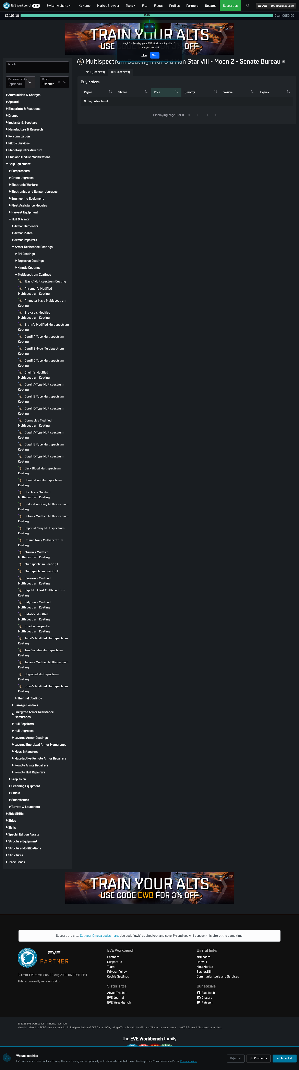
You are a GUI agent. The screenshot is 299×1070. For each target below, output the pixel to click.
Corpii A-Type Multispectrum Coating (40, 435)
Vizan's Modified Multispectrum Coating (43, 689)
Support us (114, 962)
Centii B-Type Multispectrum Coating (41, 351)
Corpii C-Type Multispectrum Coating (40, 459)
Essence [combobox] (48, 84)
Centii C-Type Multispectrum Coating (41, 363)
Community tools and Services (218, 976)
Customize (260, 1058)
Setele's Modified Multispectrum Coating (34, 617)
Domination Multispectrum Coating (40, 483)
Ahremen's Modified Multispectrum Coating (35, 291)
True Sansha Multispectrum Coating (40, 653)
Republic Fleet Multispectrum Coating (41, 593)
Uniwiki (202, 962)
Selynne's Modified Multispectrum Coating (34, 605)
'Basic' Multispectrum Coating (45, 281)
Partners (113, 957)
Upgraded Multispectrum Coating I (38, 677)
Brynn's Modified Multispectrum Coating (43, 327)
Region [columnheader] (88, 92)
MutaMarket (205, 966)
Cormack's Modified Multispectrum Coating (34, 423)
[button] (21, 5)
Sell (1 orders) (95, 72)
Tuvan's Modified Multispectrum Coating (43, 665)
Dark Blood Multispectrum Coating (39, 471)
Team (111, 966)
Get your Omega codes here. (99, 935)
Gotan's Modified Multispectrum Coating (43, 519)
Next (155, 55)
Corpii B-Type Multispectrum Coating (41, 447)
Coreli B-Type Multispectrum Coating (41, 399)
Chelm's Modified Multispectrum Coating (34, 375)
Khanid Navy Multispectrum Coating (40, 543)
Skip (144, 55)
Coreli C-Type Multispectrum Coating (40, 411)
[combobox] (15, 82)
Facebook (208, 992)
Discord (206, 997)
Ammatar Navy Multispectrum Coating (42, 303)
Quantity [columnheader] (190, 92)
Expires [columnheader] (264, 92)
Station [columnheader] (122, 92)
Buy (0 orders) (120, 72)
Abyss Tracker (117, 992)
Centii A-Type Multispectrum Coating (41, 339)
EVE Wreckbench (119, 1002)
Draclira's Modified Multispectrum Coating (34, 495)
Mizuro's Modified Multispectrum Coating (34, 555)
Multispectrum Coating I (41, 564)
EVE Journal (115, 997)
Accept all (286, 1058)
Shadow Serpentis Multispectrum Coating (34, 629)
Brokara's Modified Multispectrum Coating (34, 315)
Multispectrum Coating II (41, 571)
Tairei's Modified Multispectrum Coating (43, 641)
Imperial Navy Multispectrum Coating (41, 531)
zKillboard (203, 957)
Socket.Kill (204, 971)
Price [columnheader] (157, 92)
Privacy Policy (188, 1061)
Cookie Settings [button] (118, 976)
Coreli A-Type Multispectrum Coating (40, 387)
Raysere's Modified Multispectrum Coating (34, 581)
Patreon (207, 1002)
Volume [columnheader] (228, 92)
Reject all (235, 1058)
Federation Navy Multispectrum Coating (43, 507)
